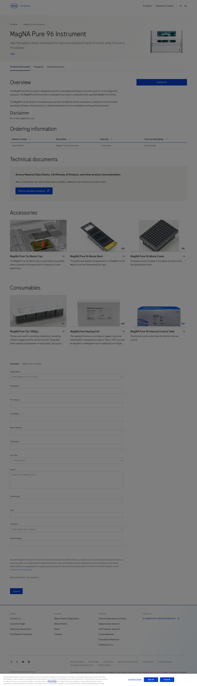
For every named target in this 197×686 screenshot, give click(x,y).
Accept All (167, 680)
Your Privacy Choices (134, 680)
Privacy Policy (52, 681)
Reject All (151, 680)
